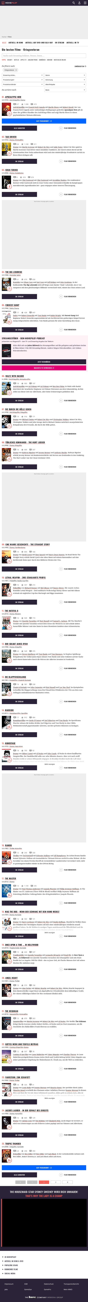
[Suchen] (74, 3)
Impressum (9, 1284)
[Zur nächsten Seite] (56, 1182)
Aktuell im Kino (16, 42)
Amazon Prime (33, 60)
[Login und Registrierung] (79, 3)
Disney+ (10, 60)
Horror (49, 60)
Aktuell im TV (73, 42)
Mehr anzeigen (50, 764)
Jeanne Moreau (72, 1090)
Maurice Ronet (19, 1090)
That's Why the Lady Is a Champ (44, 1196)
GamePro (47, 1289)
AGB (26, 1284)
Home (4, 37)
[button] (68, 128)
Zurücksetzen (79, 66)
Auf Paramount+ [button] (43, 121)
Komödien (42, 60)
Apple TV (23, 60)
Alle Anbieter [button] (19, 128)
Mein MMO (68, 1289)
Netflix (16, 60)
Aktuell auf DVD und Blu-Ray (39, 42)
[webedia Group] (44, 1297)
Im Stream (59, 42)
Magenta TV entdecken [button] (43, 368)
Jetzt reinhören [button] (44, 362)
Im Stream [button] (19, 161)
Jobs (6, 1289)
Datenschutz (49, 1284)
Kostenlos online (60, 60)
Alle (4, 42)
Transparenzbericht (71, 1284)
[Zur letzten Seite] (67, 1182)
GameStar (28, 1289)
